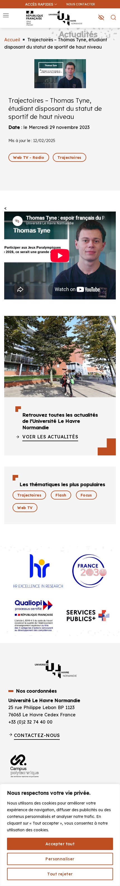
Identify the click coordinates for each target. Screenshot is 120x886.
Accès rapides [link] (39, 4)
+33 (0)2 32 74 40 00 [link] (30, 722)
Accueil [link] (12, 39)
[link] (112, 32)
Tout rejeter (60, 874)
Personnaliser (59, 858)
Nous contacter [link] (80, 4)
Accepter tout (60, 843)
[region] (60, 835)
